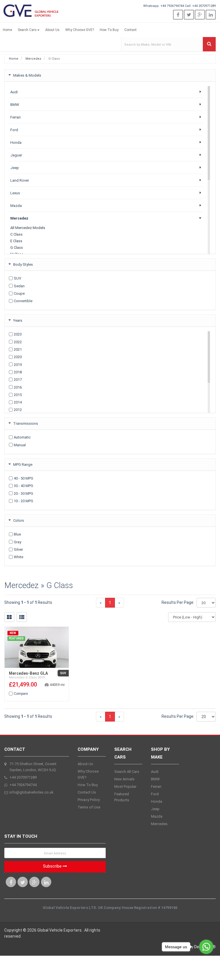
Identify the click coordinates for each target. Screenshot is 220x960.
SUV (17, 278)
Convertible (23, 301)
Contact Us (87, 792)
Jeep (155, 809)
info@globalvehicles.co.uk (31, 792)
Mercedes (159, 824)
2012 (18, 410)
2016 (18, 387)
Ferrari (156, 786)
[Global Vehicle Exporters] (31, 10)
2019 (18, 364)
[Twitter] (189, 15)
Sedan (19, 286)
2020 (18, 357)
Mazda (156, 816)
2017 (18, 379)
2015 (18, 395)
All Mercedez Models (27, 228)
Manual (20, 445)
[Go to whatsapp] (206, 947)
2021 (18, 349)
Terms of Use (89, 807)
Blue (17, 534)
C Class (16, 234)
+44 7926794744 (172, 6)
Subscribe (53, 866)
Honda (156, 801)
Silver (18, 549)
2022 (18, 342)
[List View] (22, 617)
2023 (18, 334)
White (18, 557)
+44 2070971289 (204, 6)
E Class (16, 241)
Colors (18, 520)
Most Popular (125, 786)
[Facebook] (178, 15)
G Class (16, 247)
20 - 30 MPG (23, 493)
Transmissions (25, 423)
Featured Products (121, 797)
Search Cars (27, 30)
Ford (155, 794)
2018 (18, 372)
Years (17, 320)
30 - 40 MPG (23, 486)
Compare (21, 694)
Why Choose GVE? (79, 30)
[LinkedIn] (211, 15)
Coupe (19, 293)
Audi (154, 771)
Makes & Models (27, 75)
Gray (17, 542)
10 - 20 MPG (23, 501)
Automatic (22, 437)
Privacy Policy (89, 800)
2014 (18, 402)
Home (7, 30)
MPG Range (22, 464)
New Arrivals (124, 779)
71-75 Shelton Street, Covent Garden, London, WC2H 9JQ (32, 767)
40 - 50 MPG (23, 478)
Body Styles (23, 264)
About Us (52, 30)
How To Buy (109, 30)
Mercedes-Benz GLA (28, 673)
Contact (130, 30)
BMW (155, 779)
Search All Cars (126, 771)
